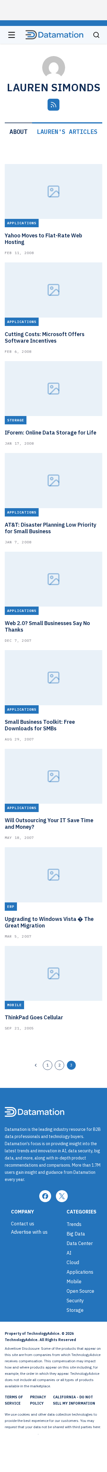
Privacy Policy (38, 1400)
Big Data (76, 1234)
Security (75, 1301)
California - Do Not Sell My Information (74, 1400)
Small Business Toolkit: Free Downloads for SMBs (40, 725)
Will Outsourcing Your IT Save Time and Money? (49, 823)
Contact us (22, 1223)
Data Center (80, 1243)
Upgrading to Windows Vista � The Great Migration (49, 922)
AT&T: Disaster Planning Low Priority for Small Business (50, 528)
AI (69, 1253)
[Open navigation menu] (11, 34)
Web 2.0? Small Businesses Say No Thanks (47, 626)
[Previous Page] (35, 1065)
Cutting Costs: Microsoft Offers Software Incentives (44, 337)
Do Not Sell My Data (21, 1433)
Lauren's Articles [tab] (67, 132)
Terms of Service (14, 1400)
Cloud (73, 1262)
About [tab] (18, 132)
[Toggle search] (96, 34)
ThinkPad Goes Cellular (34, 1017)
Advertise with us (29, 1232)
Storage (75, 1310)
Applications (80, 1272)
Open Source (80, 1291)
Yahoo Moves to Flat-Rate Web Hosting (43, 238)
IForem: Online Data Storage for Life (50, 432)
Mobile (74, 1281)
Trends (74, 1224)
